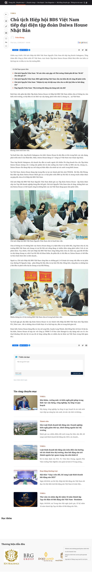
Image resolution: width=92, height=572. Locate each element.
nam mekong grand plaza (76, 548)
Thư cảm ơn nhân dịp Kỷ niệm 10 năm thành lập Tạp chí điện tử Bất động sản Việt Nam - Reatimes (61, 498)
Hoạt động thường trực (49, 471)
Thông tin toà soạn (77, 2)
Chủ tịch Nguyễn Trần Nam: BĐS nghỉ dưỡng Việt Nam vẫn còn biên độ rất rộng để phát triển (50, 79)
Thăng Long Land (76, 559)
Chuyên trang (30, 2)
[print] (6, 33)
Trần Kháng (19, 37)
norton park (79, 554)
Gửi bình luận (77, 373)
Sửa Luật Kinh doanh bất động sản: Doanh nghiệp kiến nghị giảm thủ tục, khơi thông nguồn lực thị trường (61, 427)
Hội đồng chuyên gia (63, 2)
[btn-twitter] (83, 50)
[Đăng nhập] (86, 3)
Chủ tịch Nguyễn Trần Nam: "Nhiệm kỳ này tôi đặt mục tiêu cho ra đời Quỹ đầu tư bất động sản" (49, 83)
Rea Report (40, 2)
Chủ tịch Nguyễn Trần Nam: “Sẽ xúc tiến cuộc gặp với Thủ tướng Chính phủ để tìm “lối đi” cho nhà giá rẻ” (48, 74)
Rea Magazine (49, 2)
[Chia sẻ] (6, 21)
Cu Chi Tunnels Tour (70, 551)
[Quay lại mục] (6, 14)
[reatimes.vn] (6, 2)
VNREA (13, 13)
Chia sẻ (15, 50)
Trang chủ (12, 2)
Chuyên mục (20, 2)
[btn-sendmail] (86, 50)
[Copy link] (6, 26)
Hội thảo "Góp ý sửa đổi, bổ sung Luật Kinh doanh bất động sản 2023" (61, 476)
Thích (24, 50)
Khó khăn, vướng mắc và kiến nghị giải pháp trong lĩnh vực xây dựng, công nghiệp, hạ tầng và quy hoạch (61, 403)
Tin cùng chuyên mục (25, 391)
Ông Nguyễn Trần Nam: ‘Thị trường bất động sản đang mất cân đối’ (40, 88)
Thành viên (44, 421)
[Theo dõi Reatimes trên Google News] (82, 43)
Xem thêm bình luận (20, 380)
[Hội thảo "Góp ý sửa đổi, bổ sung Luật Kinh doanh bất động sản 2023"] (25, 477)
